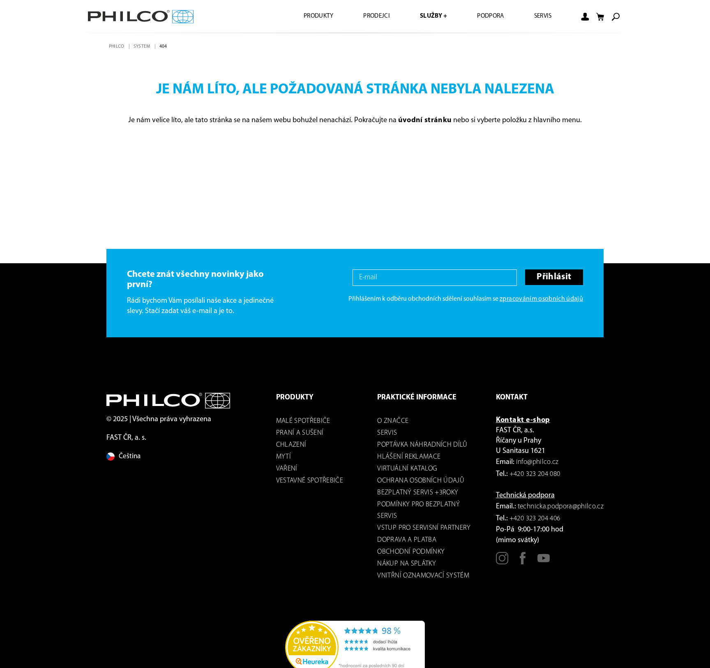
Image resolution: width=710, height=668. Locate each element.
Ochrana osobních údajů (420, 480)
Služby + (426, 16)
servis (387, 432)
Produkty (306, 16)
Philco (117, 46)
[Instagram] (502, 562)
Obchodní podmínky (411, 551)
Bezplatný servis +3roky (417, 492)
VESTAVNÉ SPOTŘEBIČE (309, 480)
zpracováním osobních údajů (541, 299)
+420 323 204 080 (534, 474)
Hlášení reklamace (408, 456)
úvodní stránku (425, 120)
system (143, 46)
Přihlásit (553, 277)
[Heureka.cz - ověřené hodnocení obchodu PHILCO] (355, 647)
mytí (283, 456)
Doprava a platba (406, 539)
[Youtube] (543, 562)
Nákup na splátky (406, 563)
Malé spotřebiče (303, 421)
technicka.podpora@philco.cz (561, 506)
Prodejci (367, 16)
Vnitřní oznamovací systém (423, 575)
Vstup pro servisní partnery (423, 527)
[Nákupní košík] (600, 17)
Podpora (486, 16)
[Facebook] (522, 562)
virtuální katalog (407, 468)
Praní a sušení (300, 432)
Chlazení (291, 444)
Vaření (286, 468)
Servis (541, 16)
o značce (392, 421)
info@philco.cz (537, 462)
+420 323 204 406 (534, 518)
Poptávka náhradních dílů (422, 444)
